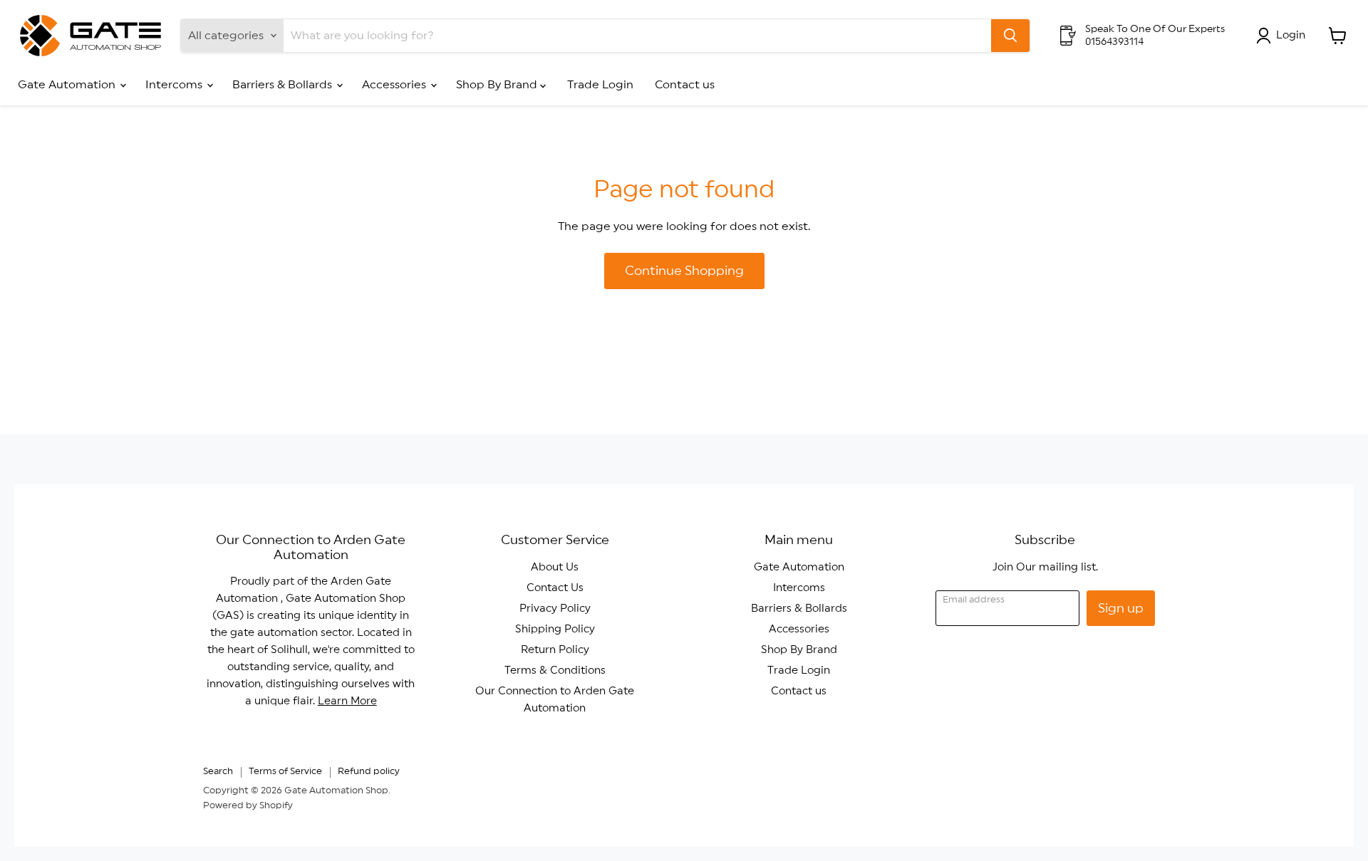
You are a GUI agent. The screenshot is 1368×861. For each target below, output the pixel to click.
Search (218, 771)
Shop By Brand (498, 84)
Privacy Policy (555, 608)
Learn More (347, 701)
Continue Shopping (684, 270)
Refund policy (369, 771)
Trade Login (600, 84)
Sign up (1121, 608)
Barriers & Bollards (283, 84)
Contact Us (555, 588)
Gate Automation (68, 84)
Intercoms (175, 84)
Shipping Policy (555, 629)
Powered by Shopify (248, 805)
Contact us (685, 84)
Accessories (395, 84)
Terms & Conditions (555, 670)
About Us (555, 567)
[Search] (1010, 35)
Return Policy (555, 650)
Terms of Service (285, 771)
